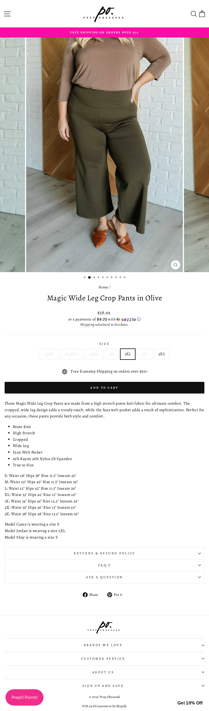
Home (103, 287)
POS (85, 706)
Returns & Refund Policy (104, 553)
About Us (103, 672)
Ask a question (104, 577)
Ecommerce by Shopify (111, 706)
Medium (71, 354)
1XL (128, 354)
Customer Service (103, 658)
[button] (104, 319)
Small (49, 354)
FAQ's (104, 565)
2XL (144, 354)
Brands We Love (103, 645)
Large (94, 354)
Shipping (87, 324)
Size (104, 344)
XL (111, 354)
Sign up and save (103, 686)
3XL (161, 354)
